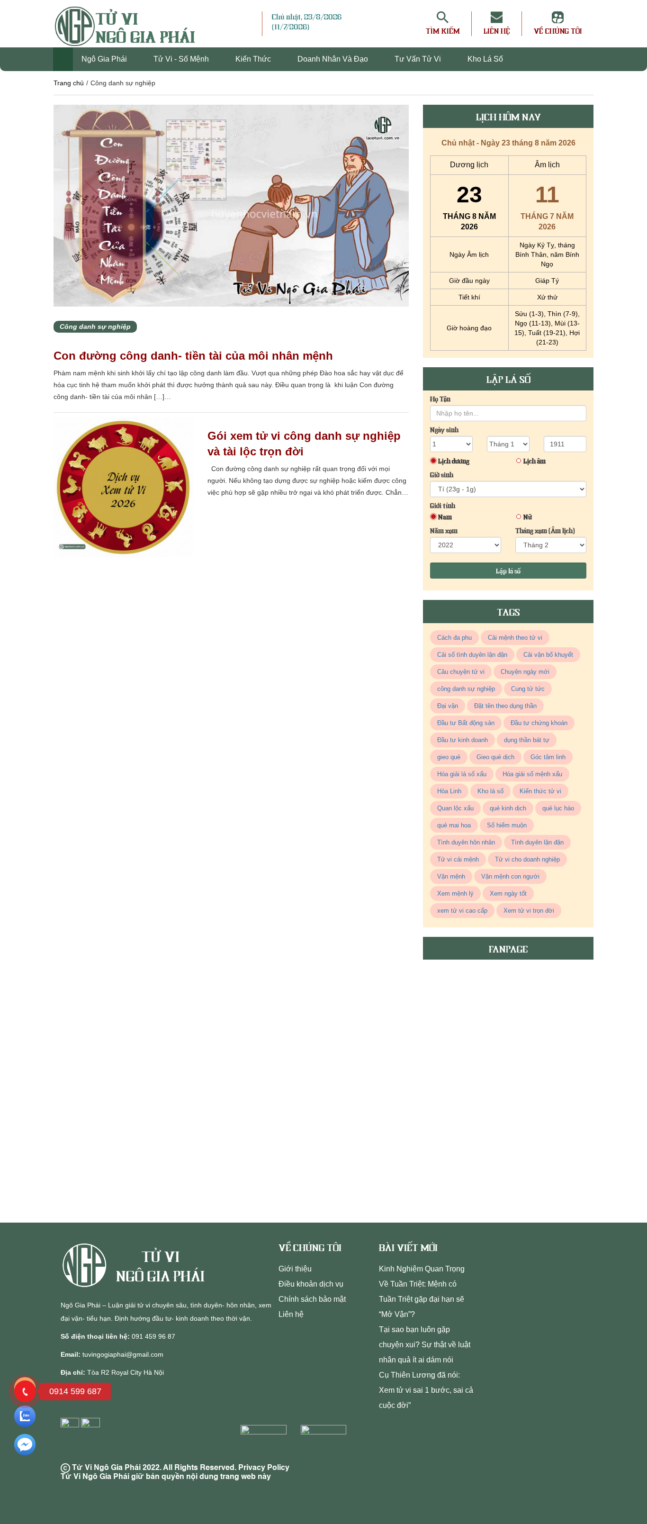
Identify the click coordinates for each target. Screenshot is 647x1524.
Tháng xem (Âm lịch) (545, 530)
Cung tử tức (528, 688)
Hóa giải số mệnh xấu (532, 774)
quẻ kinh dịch (508, 808)
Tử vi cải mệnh (458, 859)
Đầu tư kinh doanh (462, 740)
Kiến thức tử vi (540, 791)
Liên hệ (291, 1314)
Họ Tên (440, 398)
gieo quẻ (448, 757)
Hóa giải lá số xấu (461, 774)
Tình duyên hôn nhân (466, 842)
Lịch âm (534, 460)
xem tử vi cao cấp (462, 910)
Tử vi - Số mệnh (182, 59)
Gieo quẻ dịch (495, 757)
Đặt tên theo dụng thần (505, 705)
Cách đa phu (454, 637)
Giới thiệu (295, 1269)
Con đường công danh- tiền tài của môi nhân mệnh (193, 355)
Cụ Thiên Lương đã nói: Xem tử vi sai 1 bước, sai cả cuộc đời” (426, 1390)
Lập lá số (508, 570)
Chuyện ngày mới (525, 671)
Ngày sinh (444, 429)
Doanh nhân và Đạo (333, 59)
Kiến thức (254, 59)
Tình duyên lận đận (537, 842)
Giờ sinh (441, 474)
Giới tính (442, 505)
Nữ (527, 516)
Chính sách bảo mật (312, 1299)
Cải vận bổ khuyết (548, 654)
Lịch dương (453, 460)
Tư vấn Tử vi (419, 59)
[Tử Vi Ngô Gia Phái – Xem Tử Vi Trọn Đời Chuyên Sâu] (88, 1265)
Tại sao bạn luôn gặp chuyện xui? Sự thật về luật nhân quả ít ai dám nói (424, 1344)
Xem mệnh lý (455, 893)
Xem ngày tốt (508, 893)
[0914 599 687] (25, 1391)
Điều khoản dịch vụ (311, 1284)
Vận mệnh (451, 876)
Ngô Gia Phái (105, 59)
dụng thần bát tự (526, 740)
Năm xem (444, 530)
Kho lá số (485, 59)
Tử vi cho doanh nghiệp (527, 859)
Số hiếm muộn (507, 825)
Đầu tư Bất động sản (465, 722)
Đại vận (447, 705)
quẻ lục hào (558, 808)
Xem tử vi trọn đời (528, 910)
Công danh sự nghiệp (95, 326)
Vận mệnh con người (510, 876)
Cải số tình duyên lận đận (472, 654)
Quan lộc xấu (455, 808)
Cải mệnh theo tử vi (515, 637)
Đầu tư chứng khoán (539, 722)
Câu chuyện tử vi (461, 671)
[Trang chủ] (63, 59)
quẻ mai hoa (454, 825)
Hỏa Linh (449, 791)
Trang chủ (69, 83)
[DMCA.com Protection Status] (266, 1444)
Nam (445, 516)
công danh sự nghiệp (466, 688)
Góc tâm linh (548, 757)
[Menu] (255, 23)
